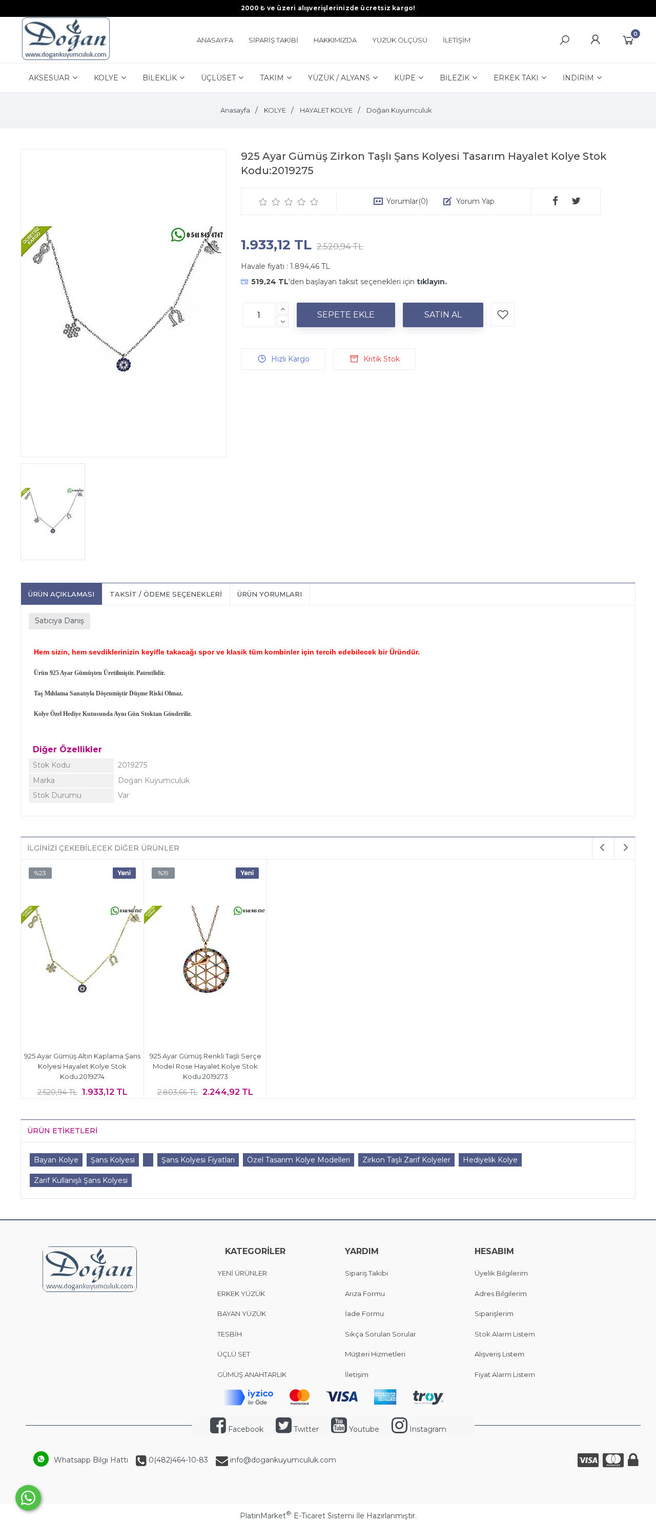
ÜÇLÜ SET (234, 1354)
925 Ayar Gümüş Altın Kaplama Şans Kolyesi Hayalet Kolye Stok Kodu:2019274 (82, 1066)
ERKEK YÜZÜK (241, 1293)
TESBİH (229, 1334)
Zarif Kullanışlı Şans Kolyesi (81, 1180)
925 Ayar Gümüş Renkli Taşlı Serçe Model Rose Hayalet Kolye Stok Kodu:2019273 (205, 1066)
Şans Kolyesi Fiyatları (198, 1159)
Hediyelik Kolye (490, 1159)
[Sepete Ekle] (346, 315)
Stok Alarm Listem (505, 1334)
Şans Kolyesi (113, 1159)
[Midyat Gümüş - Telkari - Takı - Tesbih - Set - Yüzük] (65, 57)
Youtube (363, 1429)
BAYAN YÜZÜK (241, 1313)
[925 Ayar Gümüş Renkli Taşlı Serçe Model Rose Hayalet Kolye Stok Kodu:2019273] (205, 953)
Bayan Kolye (56, 1159)
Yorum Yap (475, 201)
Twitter (305, 1429)
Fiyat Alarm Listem (505, 1374)
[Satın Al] (443, 315)
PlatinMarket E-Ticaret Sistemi (297, 1515)
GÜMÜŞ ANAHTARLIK (251, 1374)
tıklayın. (432, 281)
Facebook (244, 1429)
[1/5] (263, 202)
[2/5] (269, 202)
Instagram (426, 1429)
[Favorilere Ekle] (503, 315)
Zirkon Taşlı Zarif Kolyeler (406, 1159)
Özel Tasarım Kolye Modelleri (298, 1159)
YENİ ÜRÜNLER (242, 1273)
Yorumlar (407, 201)
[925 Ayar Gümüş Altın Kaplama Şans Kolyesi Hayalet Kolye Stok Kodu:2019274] (82, 953)
